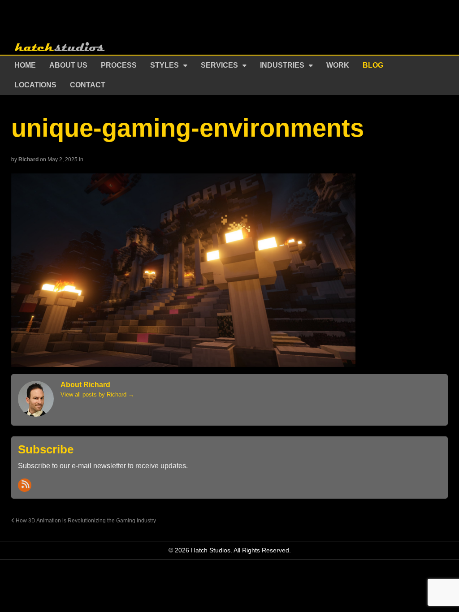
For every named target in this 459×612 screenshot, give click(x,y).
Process (119, 65)
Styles (164, 65)
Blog (373, 65)
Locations (35, 85)
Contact (87, 85)
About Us (68, 65)
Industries (282, 65)
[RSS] (24, 485)
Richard (28, 159)
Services (219, 65)
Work (337, 65)
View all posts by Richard (97, 394)
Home (25, 65)
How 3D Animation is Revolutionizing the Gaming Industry (85, 520)
